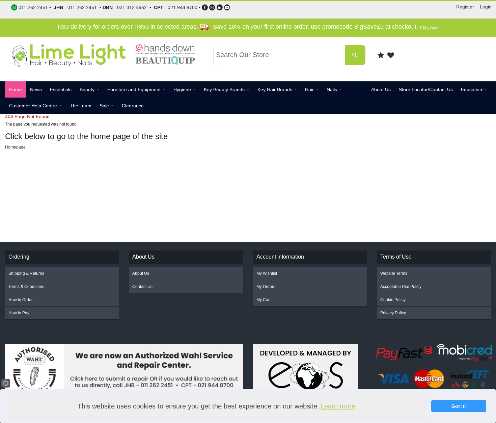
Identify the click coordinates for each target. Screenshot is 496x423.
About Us (140, 273)
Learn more (338, 406)
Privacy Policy (393, 313)
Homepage (15, 147)
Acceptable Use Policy (400, 286)
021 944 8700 (182, 7)
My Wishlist (266, 273)
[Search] (355, 55)
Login (486, 6)
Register (465, 6)
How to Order (20, 299)
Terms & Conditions (26, 286)
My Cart (263, 299)
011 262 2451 (82, 7)
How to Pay (18, 313)
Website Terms (393, 273)
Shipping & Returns (26, 273)
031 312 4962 (132, 7)
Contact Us (142, 286)
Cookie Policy (393, 299)
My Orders (265, 286)
